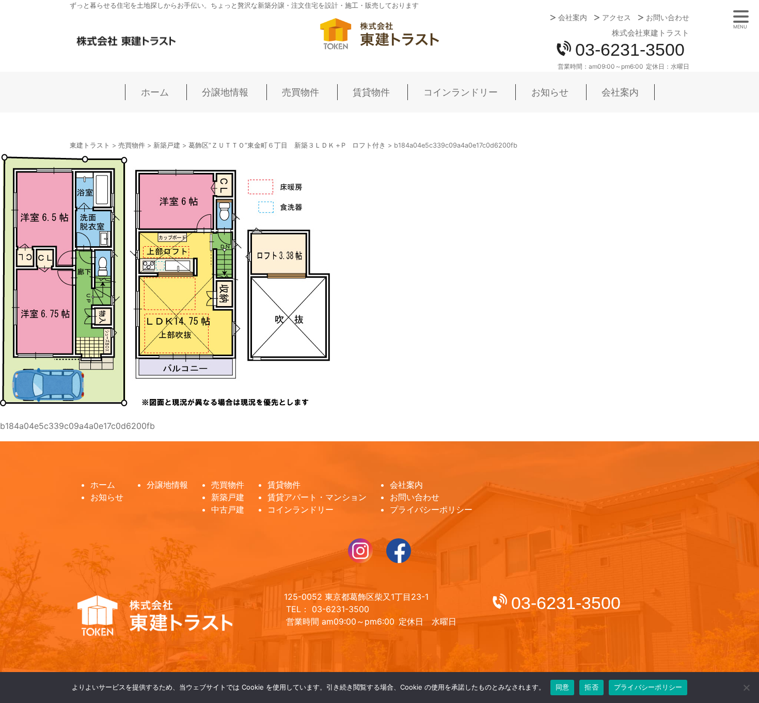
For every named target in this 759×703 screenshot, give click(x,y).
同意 (563, 687)
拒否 (591, 687)
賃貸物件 (371, 92)
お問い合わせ (667, 17)
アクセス (616, 17)
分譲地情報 (225, 92)
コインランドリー (460, 92)
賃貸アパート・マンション (317, 497)
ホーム (155, 92)
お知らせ (549, 92)
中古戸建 (227, 509)
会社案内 (572, 17)
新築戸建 (227, 497)
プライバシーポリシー (431, 509)
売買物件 (300, 92)
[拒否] (746, 687)
